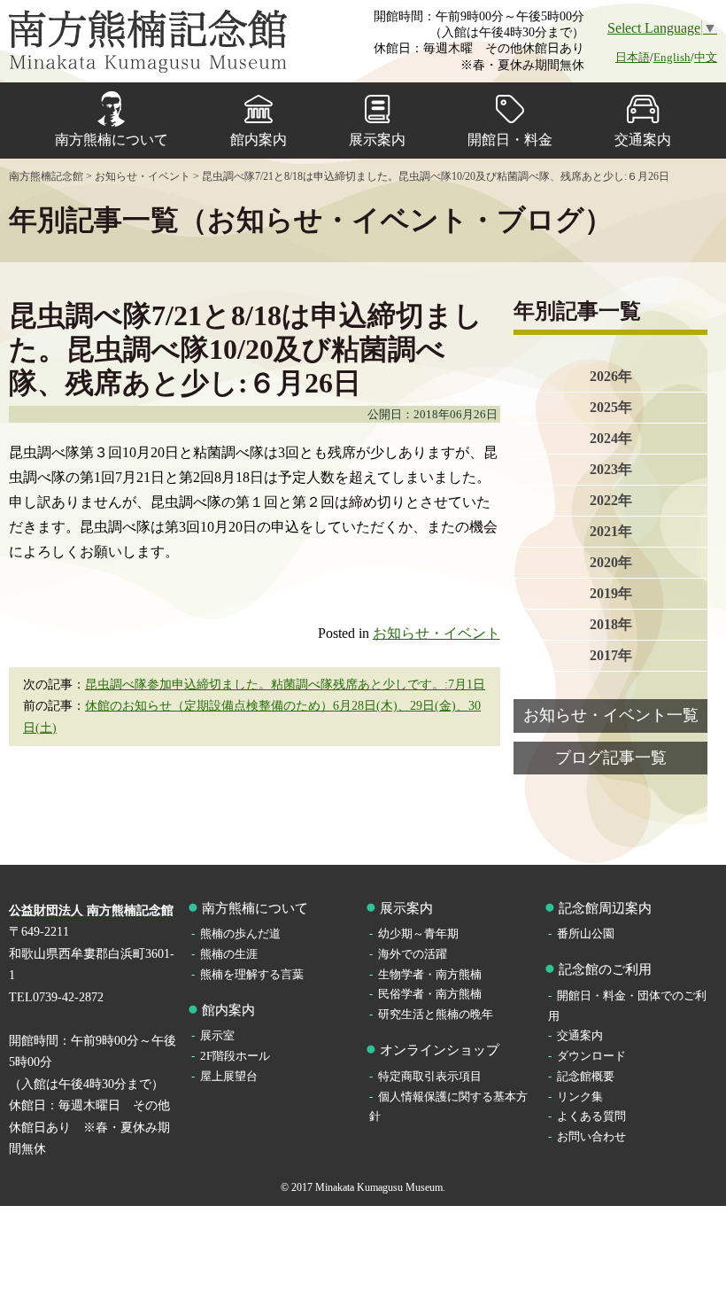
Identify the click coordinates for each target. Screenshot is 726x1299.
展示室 (217, 1035)
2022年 (611, 500)
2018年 (611, 624)
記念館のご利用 (605, 969)
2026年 (611, 376)
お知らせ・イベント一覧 (611, 715)
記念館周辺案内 (605, 908)
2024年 (611, 438)
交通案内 (642, 139)
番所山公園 (585, 933)
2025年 (611, 407)
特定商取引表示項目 (430, 1076)
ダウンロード (591, 1055)
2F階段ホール (235, 1055)
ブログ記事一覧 (611, 757)
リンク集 (580, 1096)
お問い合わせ (591, 1136)
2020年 (611, 562)
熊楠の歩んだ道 (240, 933)
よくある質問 (591, 1116)
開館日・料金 (509, 139)
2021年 (611, 531)
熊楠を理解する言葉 (252, 974)
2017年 (611, 655)
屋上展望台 (229, 1076)
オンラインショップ (439, 1050)
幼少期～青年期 (418, 933)
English (672, 57)
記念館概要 (585, 1076)
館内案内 (258, 139)
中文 (705, 57)
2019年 (611, 593)
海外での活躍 (412, 954)
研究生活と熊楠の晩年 (435, 1014)
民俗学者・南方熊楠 (430, 993)
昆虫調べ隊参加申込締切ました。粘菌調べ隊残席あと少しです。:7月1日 (285, 684)
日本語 (632, 57)
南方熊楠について (111, 139)
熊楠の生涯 (229, 954)
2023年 (611, 469)
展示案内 (377, 139)
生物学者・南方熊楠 (430, 974)
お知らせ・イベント (436, 633)
